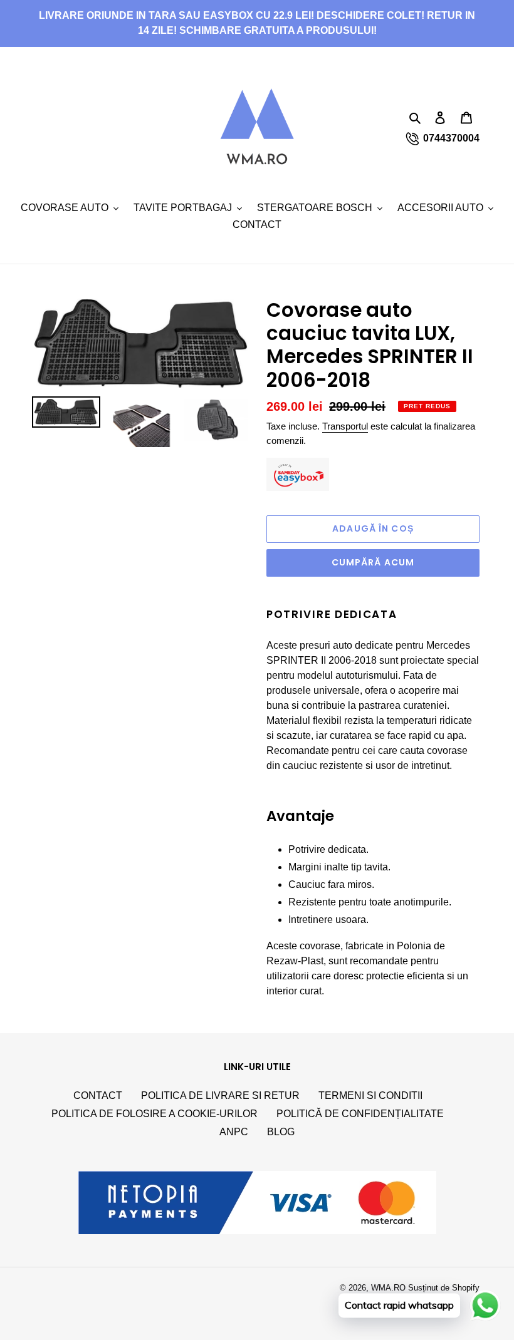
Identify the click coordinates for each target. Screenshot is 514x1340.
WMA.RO (388, 1287)
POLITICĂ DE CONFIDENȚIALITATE (360, 1113)
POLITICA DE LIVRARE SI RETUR (220, 1095)
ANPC (233, 1131)
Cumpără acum (373, 562)
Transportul (345, 426)
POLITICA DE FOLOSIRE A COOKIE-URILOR (154, 1113)
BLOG (281, 1131)
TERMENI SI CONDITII (370, 1095)
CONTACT (97, 1095)
